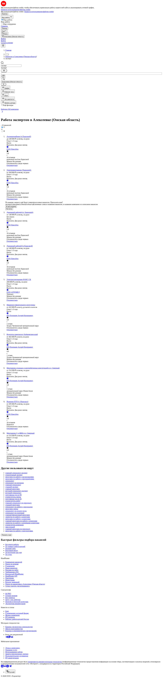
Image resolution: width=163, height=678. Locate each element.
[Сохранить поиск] (3, 76)
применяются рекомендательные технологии (45, 662)
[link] (4, 33)
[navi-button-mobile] (3, 45)
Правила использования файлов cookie (39, 12)
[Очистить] (4, 71)
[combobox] (11, 65)
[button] (3, 39)
